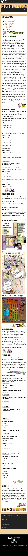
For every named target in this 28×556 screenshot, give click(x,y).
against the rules (6, 61)
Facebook (5, 527)
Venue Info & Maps (9, 23)
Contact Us (7, 29)
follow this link (13, 339)
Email (4, 522)
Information (15, 13)
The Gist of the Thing (9, 20)
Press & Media (8, 26)
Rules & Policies (8, 24)
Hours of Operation (9, 21)
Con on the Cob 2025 (6, 13)
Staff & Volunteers (8, 28)
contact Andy (17, 364)
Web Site (5, 519)
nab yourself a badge (14, 97)
